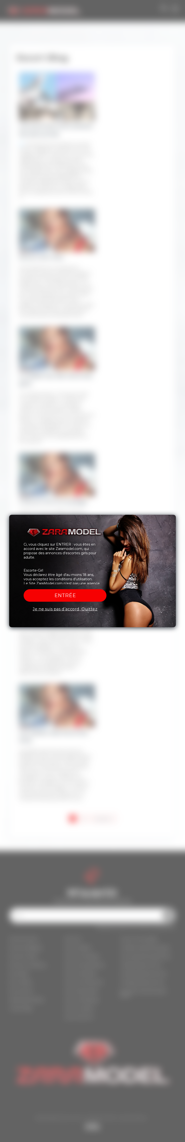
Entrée (65, 595)
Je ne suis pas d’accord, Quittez (65, 609)
